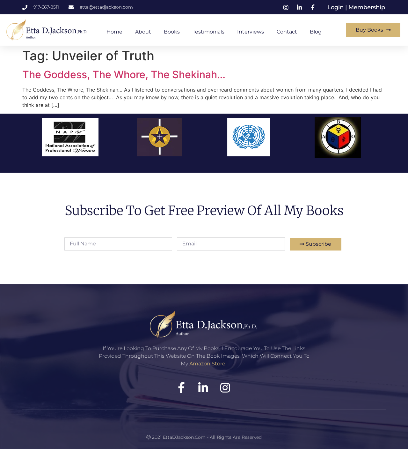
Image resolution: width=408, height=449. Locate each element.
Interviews (250, 32)
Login (336, 7)
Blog (316, 32)
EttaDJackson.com (184, 437)
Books (172, 32)
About (143, 32)
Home (114, 32)
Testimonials (208, 32)
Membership (366, 7)
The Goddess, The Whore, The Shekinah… (123, 74)
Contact (287, 32)
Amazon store (207, 364)
